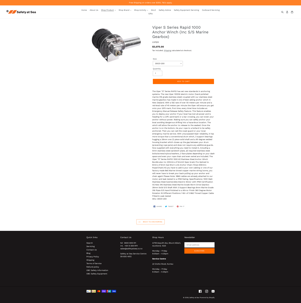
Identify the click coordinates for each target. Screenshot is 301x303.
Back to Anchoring (152, 222)
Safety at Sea (194, 297)
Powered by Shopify (207, 297)
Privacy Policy (92, 256)
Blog (88, 253)
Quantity (157, 69)
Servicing (90, 246)
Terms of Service (93, 263)
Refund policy (92, 267)
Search (89, 243)
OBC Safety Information (97, 270)
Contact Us (91, 250)
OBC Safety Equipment (96, 274)
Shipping (167, 50)
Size (155, 59)
